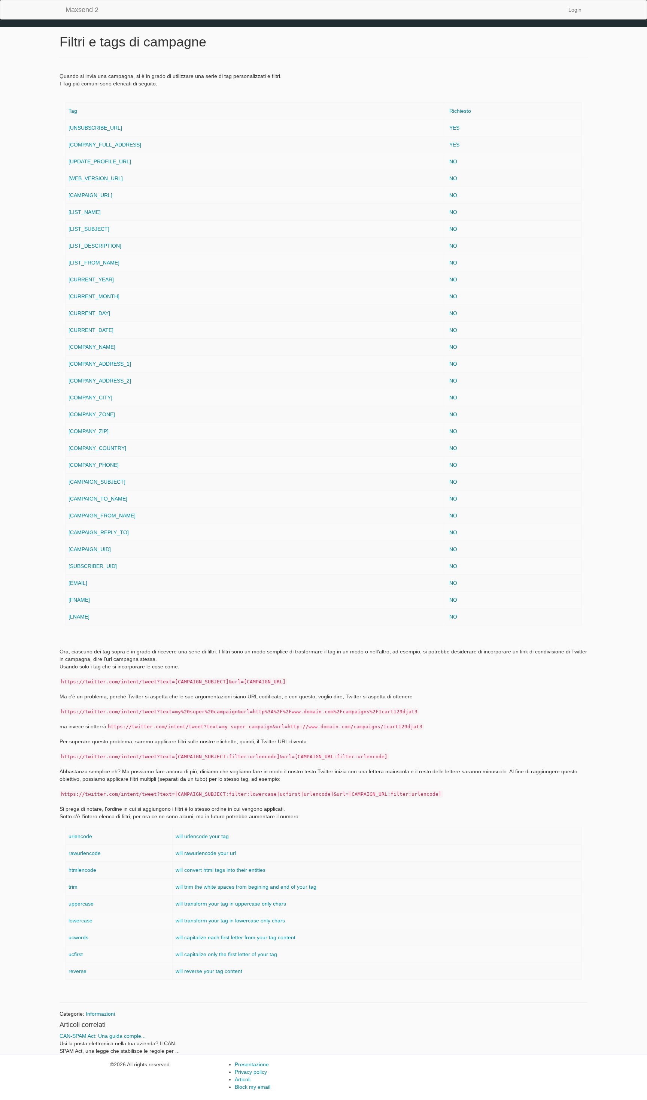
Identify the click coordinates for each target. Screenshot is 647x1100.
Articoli (242, 1079)
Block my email (252, 1087)
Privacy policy (251, 1072)
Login (574, 10)
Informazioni (100, 1014)
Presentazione (252, 1064)
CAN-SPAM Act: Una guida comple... (103, 1036)
